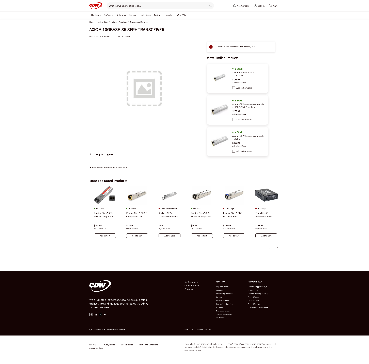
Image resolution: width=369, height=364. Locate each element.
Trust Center (220, 318)
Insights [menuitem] (169, 15)
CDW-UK (208, 329)
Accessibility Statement (224, 293)
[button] (273, 5)
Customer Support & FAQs (257, 287)
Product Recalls (253, 297)
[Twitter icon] (100, 314)
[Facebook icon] (91, 314)
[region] (184, 217)
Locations (219, 307)
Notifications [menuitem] (243, 5)
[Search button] (210, 5)
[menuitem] (234, 5)
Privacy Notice (109, 344)
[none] (96, 15)
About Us (219, 290)
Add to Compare (244, 87)
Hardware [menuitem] (96, 15)
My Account (190, 282)
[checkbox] (233, 87)
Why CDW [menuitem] (181, 15)
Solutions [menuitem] (121, 15)
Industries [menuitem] (146, 15)
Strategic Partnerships (224, 314)
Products (189, 288)
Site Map (93, 344)
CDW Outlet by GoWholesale (258, 307)
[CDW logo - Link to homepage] (95, 5)
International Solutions (224, 304)
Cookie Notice (127, 344)
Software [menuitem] (108, 15)
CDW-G (192, 329)
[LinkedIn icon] (95, 314)
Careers (219, 297)
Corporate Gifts (253, 300)
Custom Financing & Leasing (258, 293)
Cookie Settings (96, 348)
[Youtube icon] (105, 314)
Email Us (122, 329)
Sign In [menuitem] (261, 5)
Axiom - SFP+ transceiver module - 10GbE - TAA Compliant (248, 106)
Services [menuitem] (133, 15)
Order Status (190, 285)
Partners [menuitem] (158, 15)
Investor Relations (222, 300)
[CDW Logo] (95, 5)
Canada (200, 329)
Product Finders (254, 304)
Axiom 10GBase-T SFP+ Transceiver (243, 74)
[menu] (241, 5)
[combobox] (156, 5)
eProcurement (253, 290)
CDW (186, 329)
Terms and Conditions (148, 344)
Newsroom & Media (223, 311)
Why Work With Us (222, 287)
